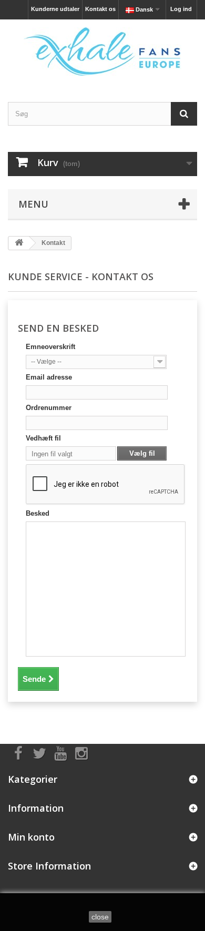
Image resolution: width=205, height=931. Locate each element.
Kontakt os (100, 9)
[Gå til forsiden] (19, 243)
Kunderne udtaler (55, 9)
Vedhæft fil (43, 438)
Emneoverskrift (50, 347)
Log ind (181, 9)
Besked (37, 513)
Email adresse (49, 377)
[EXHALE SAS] (102, 51)
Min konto (31, 837)
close (100, 917)
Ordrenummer (48, 408)
